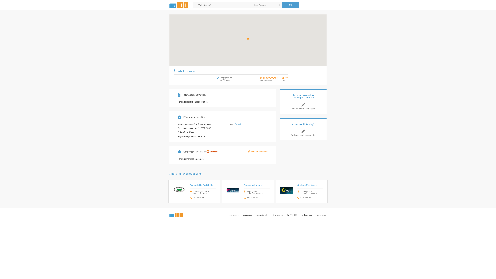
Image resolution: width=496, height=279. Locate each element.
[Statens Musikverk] (301, 191)
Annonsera (247, 215)
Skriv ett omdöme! (259, 151)
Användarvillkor (263, 215)
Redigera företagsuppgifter (303, 135)
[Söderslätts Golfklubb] (194, 191)
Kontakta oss (306, 215)
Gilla (283, 81)
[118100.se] (178, 3)
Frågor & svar (321, 215)
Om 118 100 (292, 215)
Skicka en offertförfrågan (303, 108)
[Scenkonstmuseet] (248, 191)
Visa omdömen (266, 81)
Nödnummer (234, 215)
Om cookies (278, 215)
